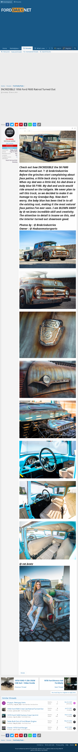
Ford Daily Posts (25, 711)
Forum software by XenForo (30, 748)
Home (5, 48)
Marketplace (7, 2)
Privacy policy (60, 745)
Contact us (40, 745)
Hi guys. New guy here (16, 702)
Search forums (46, 52)
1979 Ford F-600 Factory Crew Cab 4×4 (22, 715)
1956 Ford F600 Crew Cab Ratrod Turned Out (25, 709)
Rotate (23, 673)
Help (67, 745)
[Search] (75, 48)
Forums (18, 2)
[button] (20, 48)
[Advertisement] (38, 30)
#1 (75, 128)
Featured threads (16, 52)
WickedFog (10, 704)
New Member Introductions (30, 704)
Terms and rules (49, 745)
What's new (41, 48)
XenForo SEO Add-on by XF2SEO (39, 750)
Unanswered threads (31, 52)
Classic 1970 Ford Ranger (17, 727)
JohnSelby (69, 704)
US (16, 155)
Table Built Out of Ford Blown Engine (21, 721)
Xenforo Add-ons (55, 748)
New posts (6, 52)
